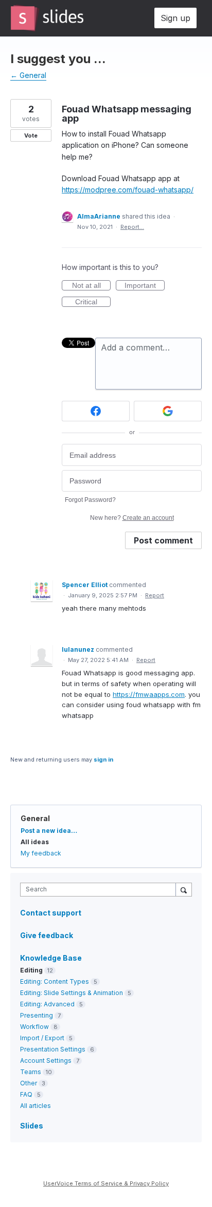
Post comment (163, 540)
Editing (31, 970)
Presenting (36, 1015)
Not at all (91, 285)
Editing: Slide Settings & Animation (71, 993)
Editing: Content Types (54, 981)
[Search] (183, 889)
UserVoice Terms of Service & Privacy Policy (106, 1183)
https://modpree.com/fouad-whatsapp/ (127, 189)
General (35, 818)
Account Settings (46, 1060)
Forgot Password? (90, 499)
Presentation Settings (52, 1049)
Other (28, 1083)
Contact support (50, 913)
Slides (31, 1125)
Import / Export (42, 1038)
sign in (103, 759)
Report (154, 595)
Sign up (175, 18)
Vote (31, 135)
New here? (132, 517)
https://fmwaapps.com (149, 694)
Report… (132, 226)
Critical (93, 302)
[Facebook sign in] (96, 411)
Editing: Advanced (47, 1004)
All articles (35, 1105)
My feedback (41, 853)
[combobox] (100, 889)
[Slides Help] (47, 18)
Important (145, 285)
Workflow (34, 1026)
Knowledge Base (51, 957)
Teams (30, 1072)
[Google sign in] (168, 411)
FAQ (26, 1094)
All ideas (35, 842)
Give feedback (46, 935)
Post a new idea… (49, 830)
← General (28, 75)
